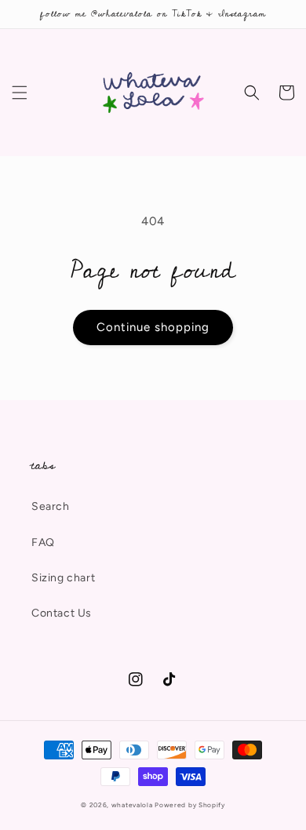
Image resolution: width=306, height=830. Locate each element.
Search (50, 506)
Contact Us (61, 613)
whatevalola (132, 805)
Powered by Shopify (190, 805)
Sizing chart (63, 577)
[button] (19, 92)
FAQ (43, 542)
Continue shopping (153, 327)
